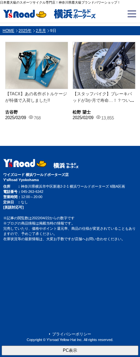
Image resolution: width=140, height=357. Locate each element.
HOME (8, 30)
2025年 (25, 30)
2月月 (41, 30)
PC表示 (70, 350)
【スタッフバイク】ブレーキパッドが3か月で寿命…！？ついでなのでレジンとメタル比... (103, 100)
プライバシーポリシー (71, 334)
